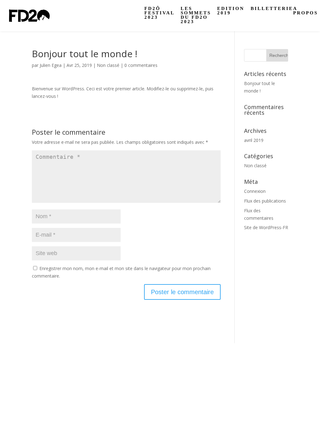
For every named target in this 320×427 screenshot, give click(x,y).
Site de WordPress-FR (266, 227)
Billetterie (272, 8)
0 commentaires (141, 65)
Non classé (108, 65)
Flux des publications (265, 201)
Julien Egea (51, 65)
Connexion (255, 191)
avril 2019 (253, 140)
